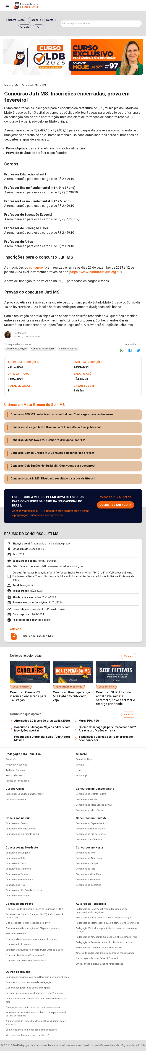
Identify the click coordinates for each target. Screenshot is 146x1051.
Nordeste (35, 20)
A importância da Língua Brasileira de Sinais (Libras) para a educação (36, 1023)
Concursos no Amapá (87, 863)
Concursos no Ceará (16, 863)
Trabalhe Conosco (15, 770)
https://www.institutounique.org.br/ (95, 272)
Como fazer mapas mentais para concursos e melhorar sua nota (36, 1000)
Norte (49, 20)
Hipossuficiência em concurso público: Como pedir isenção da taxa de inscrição (36, 1014)
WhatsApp (81, 775)
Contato (80, 764)
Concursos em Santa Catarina (21, 828)
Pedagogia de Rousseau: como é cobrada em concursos (105, 942)
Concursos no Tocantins (88, 885)
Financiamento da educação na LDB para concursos (32, 928)
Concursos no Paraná (17, 823)
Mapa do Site (138, 1045)
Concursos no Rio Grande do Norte (24, 890)
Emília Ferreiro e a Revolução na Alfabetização (99, 963)
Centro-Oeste (16, 20)
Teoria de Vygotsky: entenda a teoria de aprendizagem (104, 917)
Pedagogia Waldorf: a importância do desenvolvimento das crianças (106, 930)
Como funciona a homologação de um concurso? (31, 1029)
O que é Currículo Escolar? (19, 944)
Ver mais (128, 656)
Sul (38, 27)
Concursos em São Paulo (89, 839)
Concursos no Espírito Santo (90, 823)
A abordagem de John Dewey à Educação (97, 958)
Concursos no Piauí (15, 885)
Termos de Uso (14, 775)
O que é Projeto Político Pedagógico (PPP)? (28, 923)
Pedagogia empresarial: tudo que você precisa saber (33, 1007)
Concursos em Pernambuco (20, 879)
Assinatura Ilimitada (16, 799)
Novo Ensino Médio (16, 933)
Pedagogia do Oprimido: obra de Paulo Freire (99, 947)
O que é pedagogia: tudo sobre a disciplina (28, 987)
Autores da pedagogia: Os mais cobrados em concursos (105, 953)
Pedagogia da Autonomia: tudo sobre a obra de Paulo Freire (106, 937)
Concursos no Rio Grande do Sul (22, 834)
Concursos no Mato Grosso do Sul (94, 804)
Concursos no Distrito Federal (91, 794)
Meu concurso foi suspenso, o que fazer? (27, 1035)
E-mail (79, 770)
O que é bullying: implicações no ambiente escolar (31, 939)
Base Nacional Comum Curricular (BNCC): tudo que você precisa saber (34, 916)
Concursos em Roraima (88, 879)
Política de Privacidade (17, 780)
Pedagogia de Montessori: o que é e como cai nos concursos (107, 923)
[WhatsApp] (121, 350)
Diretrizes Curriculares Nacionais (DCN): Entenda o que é (34, 949)
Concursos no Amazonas (89, 858)
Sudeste (25, 27)
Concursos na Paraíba (17, 874)
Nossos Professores (16, 764)
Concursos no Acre (85, 852)
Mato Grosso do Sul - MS (30, 85)
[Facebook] (130, 350)
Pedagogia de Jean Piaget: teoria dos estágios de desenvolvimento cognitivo (101, 911)
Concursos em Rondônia (88, 874)
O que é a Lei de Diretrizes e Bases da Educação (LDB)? (34, 909)
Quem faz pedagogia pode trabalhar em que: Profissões (35, 993)
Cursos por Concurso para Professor (24, 794)
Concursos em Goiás (86, 799)
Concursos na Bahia (16, 858)
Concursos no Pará (85, 868)
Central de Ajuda (84, 759)
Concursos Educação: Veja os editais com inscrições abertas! (37, 977)
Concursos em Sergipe (17, 895)
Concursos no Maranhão (18, 868)
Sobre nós (11, 759)
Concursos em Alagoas (18, 852)
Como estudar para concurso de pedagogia (28, 982)
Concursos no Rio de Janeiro (91, 834)
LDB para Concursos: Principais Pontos (26, 960)
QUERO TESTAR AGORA (115, 505)
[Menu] (7, 5)
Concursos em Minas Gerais (90, 828)
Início (7, 85)
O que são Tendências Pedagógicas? (25, 955)
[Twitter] (138, 350)
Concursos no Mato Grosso (90, 810)
